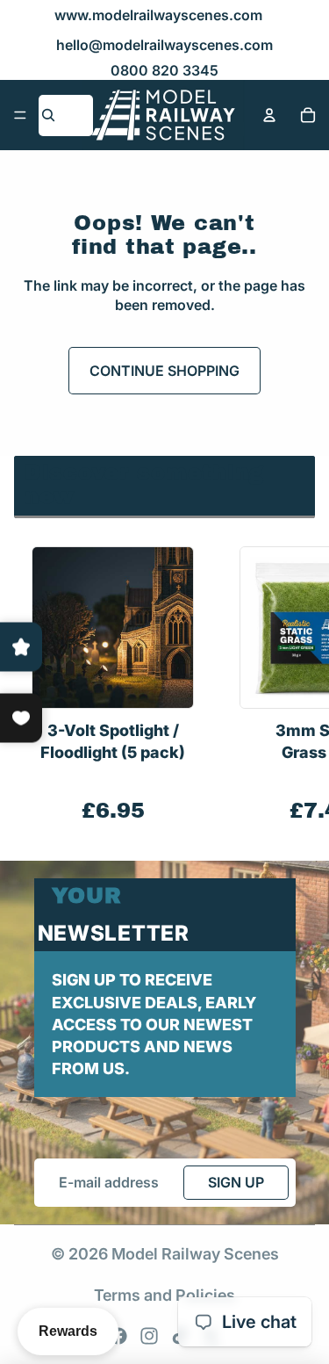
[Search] (48, 115)
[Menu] (20, 115)
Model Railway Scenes (195, 1254)
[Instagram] (149, 1335)
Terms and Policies (164, 1295)
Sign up (236, 1182)
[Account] (269, 115)
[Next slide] (295, 686)
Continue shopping (164, 370)
